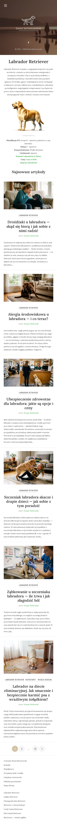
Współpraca (9, 769)
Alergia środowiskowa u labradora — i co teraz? (28, 316)
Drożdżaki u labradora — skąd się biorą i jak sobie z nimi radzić (28, 226)
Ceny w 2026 (31, 159)
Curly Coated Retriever (13, 809)
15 (35, 748)
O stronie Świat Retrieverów (15, 761)
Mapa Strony (9, 785)
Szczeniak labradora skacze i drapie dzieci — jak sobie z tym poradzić (28, 501)
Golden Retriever (11, 797)
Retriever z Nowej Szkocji (14, 805)
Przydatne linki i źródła (13, 773)
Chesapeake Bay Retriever (14, 801)
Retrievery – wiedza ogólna (15, 817)
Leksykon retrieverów (13, 777)
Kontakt (7, 765)
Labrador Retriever (28, 215)
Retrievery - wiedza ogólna (39, 679)
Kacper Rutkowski (31, 236)
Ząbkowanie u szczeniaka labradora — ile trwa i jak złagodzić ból (28, 596)
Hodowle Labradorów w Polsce (28, 156)
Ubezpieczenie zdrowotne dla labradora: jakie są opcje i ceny (28, 403)
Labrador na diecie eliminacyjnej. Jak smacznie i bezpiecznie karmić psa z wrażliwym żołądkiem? (28, 693)
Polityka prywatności (12, 781)
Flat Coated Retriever (12, 813)
